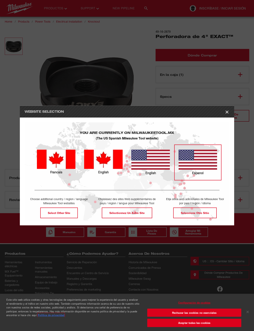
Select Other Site (59, 213)
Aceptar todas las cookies (194, 323)
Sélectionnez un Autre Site (127, 213)
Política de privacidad (51, 315)
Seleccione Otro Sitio (195, 213)
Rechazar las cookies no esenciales (194, 313)
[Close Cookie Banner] (247, 312)
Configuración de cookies (194, 302)
